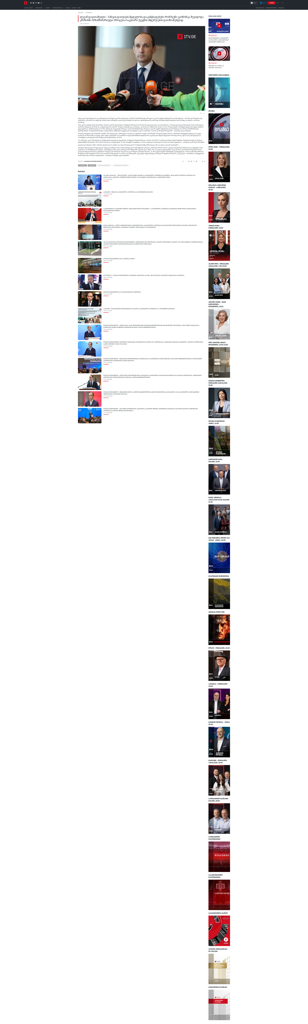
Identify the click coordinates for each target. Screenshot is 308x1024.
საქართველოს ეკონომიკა (120, 165)
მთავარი (81, 12)
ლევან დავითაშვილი (104, 165)
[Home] (25, 2)
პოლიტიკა (92, 165)
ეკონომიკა (88, 12)
